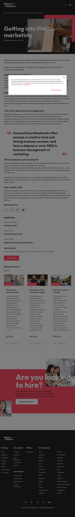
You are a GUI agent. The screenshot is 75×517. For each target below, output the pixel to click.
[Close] (64, 77)
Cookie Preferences (56, 90)
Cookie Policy (27, 84)
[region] (37, 85)
